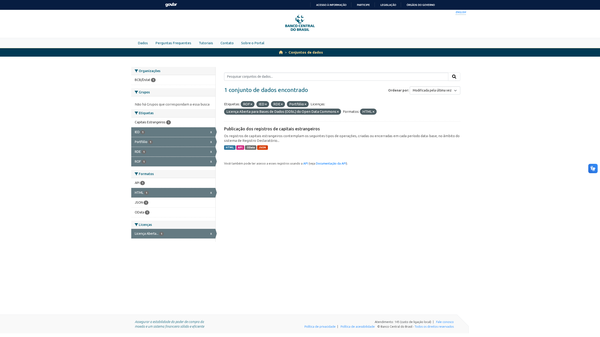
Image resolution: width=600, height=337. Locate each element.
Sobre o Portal (252, 43)
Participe (363, 5)
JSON (262, 147)
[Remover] (251, 104)
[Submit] (454, 77)
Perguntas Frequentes (173, 43)
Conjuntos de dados (306, 52)
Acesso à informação (331, 5)
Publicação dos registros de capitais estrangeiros (272, 128)
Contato (227, 43)
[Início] (281, 52)
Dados (143, 43)
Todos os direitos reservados (434, 326)
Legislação (388, 5)
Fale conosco (445, 321)
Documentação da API (331, 163)
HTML (230, 147)
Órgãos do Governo (421, 5)
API (240, 147)
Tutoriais (206, 43)
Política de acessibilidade (358, 326)
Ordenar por (398, 90)
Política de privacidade (320, 326)
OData (251, 147)
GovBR (171, 5)
